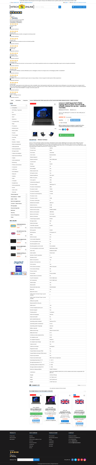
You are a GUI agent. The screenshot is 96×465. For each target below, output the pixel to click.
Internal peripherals (16, 148)
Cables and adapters (16, 153)
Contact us (31, 444)
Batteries (13, 210)
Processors (14, 126)
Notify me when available (66, 135)
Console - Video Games (16, 203)
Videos (13, 139)
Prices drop (12, 436)
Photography (14, 205)
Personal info (52, 436)
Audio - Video (14, 199)
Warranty (14, 192)
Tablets (13, 158)
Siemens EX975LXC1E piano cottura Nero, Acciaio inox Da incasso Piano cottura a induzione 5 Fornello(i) (22, 253)
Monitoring (14, 162)
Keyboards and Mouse (17, 155)
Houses (13, 132)
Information (13, 105)
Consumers (14, 167)
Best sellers (12, 439)
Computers (14, 107)
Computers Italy (15, 121)
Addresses (51, 442)
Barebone (14, 119)
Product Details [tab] (42, 139)
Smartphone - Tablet (16, 196)
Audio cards (14, 189)
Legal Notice (32, 437)
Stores (30, 447)
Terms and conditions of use (35, 439)
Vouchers (51, 444)
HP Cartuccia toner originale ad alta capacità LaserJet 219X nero (22, 231)
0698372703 (16, 2)
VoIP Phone (14, 169)
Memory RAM (15, 130)
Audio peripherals (16, 160)
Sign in (75, 2)
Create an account (82, 2)
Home (11, 103)
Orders (50, 439)
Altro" (13, 117)
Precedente (12, 22)
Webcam (14, 173)
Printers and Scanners (16, 164)
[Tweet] (65, 129)
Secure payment (33, 442)
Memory (14, 114)
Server (13, 187)
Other (13, 178)
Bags (13, 123)
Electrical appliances (15, 201)
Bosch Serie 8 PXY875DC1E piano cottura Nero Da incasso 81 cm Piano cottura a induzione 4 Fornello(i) (22, 239)
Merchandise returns (53, 437)
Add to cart (75, 120)
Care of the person (15, 215)
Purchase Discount (22, 224)
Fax (13, 112)
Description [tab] (32, 139)
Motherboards (15, 128)
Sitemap (31, 446)
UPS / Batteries (15, 171)
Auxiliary (14, 176)
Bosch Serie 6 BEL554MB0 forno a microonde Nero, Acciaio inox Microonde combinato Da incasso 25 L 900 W (22, 246)
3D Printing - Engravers (17, 110)
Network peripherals (16, 144)
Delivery (31, 436)
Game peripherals (16, 185)
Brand (71, 109)
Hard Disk (14, 137)
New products (13, 437)
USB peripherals (15, 146)
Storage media (15, 151)
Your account (53, 433)
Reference (61, 109)
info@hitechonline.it (28, 2)
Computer (14, 180)
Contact (71, 433)
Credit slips (51, 441)
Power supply (15, 135)
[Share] (63, 129)
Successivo (19, 22)
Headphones (15, 183)
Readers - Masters (16, 142)
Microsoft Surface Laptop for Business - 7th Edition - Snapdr (79, 413)
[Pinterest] (68, 129)
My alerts (51, 446)
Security (13, 212)
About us (31, 441)
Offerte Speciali (14, 194)
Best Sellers (13, 220)
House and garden (15, 208)
